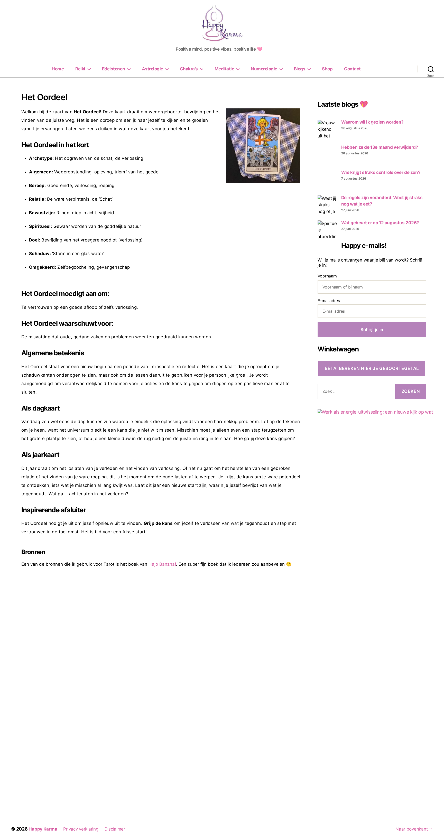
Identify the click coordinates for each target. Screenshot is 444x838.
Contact (352, 68)
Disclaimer (115, 829)
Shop (327, 68)
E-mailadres (329, 300)
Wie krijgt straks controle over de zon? (380, 172)
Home (58, 68)
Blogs (300, 68)
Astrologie (152, 68)
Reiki (80, 68)
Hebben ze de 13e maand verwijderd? (379, 147)
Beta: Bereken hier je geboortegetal (372, 368)
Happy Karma (43, 829)
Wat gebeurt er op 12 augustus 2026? (380, 222)
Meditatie (224, 68)
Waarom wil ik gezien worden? (372, 122)
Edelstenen (113, 68)
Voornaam (327, 275)
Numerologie (264, 68)
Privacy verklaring (80, 829)
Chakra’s (189, 68)
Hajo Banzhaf (162, 564)
